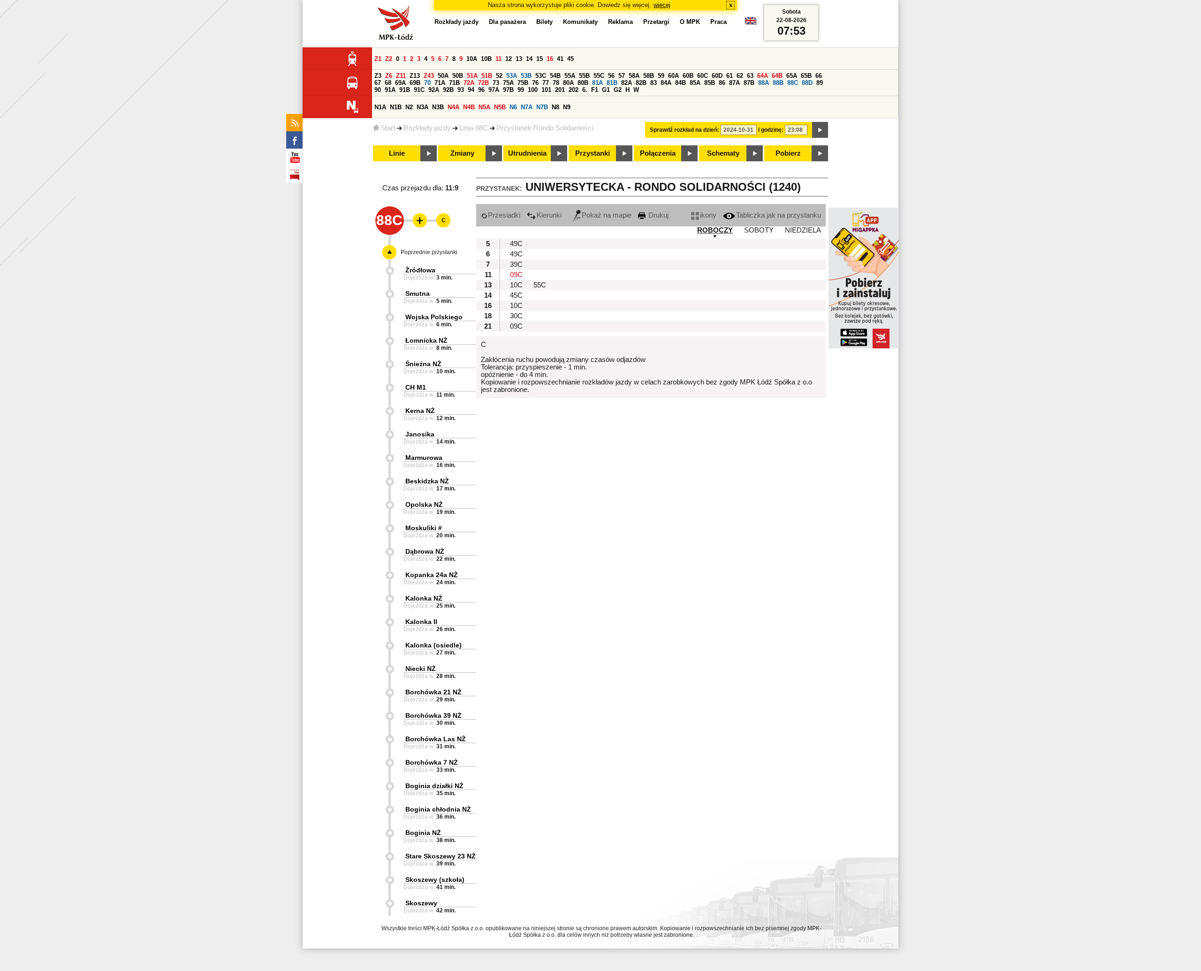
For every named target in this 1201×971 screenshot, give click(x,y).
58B (648, 75)
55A (569, 75)
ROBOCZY (715, 230)
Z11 (401, 75)
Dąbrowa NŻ (424, 551)
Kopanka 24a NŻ (431, 575)
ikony (708, 215)
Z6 (388, 75)
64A (762, 75)
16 (550, 58)
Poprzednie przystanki (429, 252)
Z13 (415, 75)
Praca (718, 21)
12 (508, 58)
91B (404, 89)
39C (516, 264)
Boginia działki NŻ (434, 786)
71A (439, 82)
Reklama (620, 21)
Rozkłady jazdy (427, 128)
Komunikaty (580, 21)
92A (433, 89)
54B (555, 75)
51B (486, 75)
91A (390, 89)
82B (641, 82)
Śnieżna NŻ (423, 364)
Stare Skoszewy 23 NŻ (440, 856)
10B (486, 58)
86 (722, 82)
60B (688, 75)
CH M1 (415, 387)
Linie (397, 153)
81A (597, 82)
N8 (555, 107)
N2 (409, 107)
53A (511, 75)
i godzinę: (770, 130)
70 (427, 82)
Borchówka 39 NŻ (433, 715)
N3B (438, 107)
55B (584, 75)
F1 (594, 89)
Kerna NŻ (420, 410)
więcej (662, 4)
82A (626, 82)
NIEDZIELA (803, 230)
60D (717, 75)
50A (443, 75)
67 (377, 82)
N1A (380, 107)
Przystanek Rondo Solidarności (544, 128)
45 (570, 58)
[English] (751, 23)
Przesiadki (504, 215)
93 (460, 89)
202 (573, 89)
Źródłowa (420, 270)
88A (763, 82)
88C (792, 82)
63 (750, 75)
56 (611, 75)
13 (519, 58)
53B (526, 75)
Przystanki (592, 153)
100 (533, 89)
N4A (453, 107)
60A (673, 75)
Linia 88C (473, 128)
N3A (422, 107)
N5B (500, 107)
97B (508, 89)
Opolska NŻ (424, 504)
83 (653, 82)
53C (540, 75)
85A (695, 82)
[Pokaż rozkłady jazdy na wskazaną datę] (820, 130)
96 (481, 89)
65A (791, 75)
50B (457, 75)
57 (621, 75)
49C (516, 244)
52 (499, 75)
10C (516, 285)
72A (469, 82)
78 (556, 82)
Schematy (723, 153)
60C (702, 75)
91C (419, 89)
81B (612, 82)
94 (471, 89)
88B (778, 82)
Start (387, 128)
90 (377, 89)
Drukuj (657, 215)
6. (584, 89)
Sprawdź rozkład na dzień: (684, 130)
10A (471, 58)
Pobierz (788, 153)
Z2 (388, 58)
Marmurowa (423, 457)
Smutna (417, 293)
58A (634, 75)
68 (388, 82)
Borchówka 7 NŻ (431, 762)
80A (568, 82)
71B (454, 82)
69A (400, 82)
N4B (469, 107)
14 (529, 58)
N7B (542, 107)
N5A (484, 107)
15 (539, 58)
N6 (513, 107)
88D (807, 82)
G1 (606, 89)
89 (819, 82)
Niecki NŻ (420, 668)
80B (583, 82)
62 (740, 75)
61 (729, 75)
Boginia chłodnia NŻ (438, 809)
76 (535, 82)
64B (777, 75)
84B (680, 82)
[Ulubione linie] (417, 220)
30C (516, 316)
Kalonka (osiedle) (433, 645)
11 (498, 58)
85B (709, 82)
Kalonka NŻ (423, 598)
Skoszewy (421, 903)
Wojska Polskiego (434, 317)
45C (516, 295)
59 (661, 75)
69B (415, 82)
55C (598, 75)
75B (522, 82)
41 (560, 58)
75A (508, 82)
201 (560, 89)
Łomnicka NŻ (426, 340)
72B (483, 82)
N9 (566, 107)
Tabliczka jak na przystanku (778, 215)
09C (516, 275)
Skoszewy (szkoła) (434, 879)
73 (496, 82)
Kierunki (549, 215)
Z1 (377, 58)
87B (749, 82)
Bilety (544, 21)
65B (806, 75)
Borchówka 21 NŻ (433, 692)
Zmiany (462, 153)
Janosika (419, 434)
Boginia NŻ (423, 832)
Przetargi (656, 21)
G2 (618, 89)
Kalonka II (421, 621)
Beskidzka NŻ (427, 481)
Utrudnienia (527, 153)
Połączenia (658, 153)
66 (818, 75)
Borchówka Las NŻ (435, 739)
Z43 (429, 75)
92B (448, 89)
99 (520, 89)
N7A (526, 107)
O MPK (690, 21)
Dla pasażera (507, 21)
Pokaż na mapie (606, 215)
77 (545, 82)
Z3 (377, 75)
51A (472, 75)
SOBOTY (759, 230)
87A (734, 82)
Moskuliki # (423, 528)
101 (546, 89)
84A (666, 82)
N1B (396, 107)
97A (493, 89)
